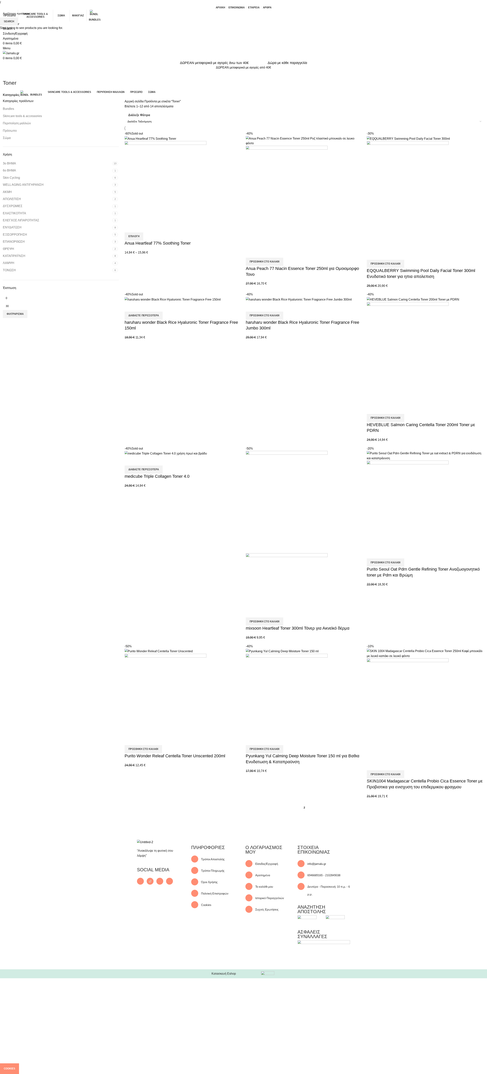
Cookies (9, 1068)
